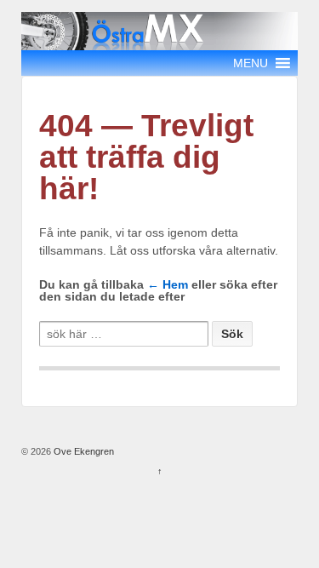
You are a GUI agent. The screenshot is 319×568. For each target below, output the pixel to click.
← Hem (167, 284)
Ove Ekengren (82, 451)
